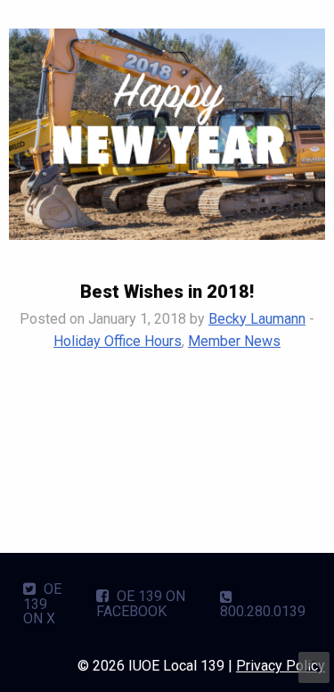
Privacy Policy (280, 665)
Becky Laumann (256, 318)
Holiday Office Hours (117, 341)
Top (314, 667)
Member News (234, 341)
